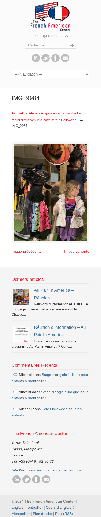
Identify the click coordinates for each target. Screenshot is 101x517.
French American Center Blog (50, 16)
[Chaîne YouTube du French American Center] (36, 61)
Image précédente (27, 251)
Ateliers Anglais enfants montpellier (55, 113)
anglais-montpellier (27, 507)
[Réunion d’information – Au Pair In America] (21, 334)
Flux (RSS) (64, 514)
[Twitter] (45, 61)
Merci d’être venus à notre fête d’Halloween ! (45, 120)
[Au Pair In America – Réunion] (21, 297)
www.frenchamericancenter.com (54, 470)
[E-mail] (65, 61)
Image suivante (76, 251)
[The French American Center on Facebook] (55, 61)
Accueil (17, 113)
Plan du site (42, 514)
